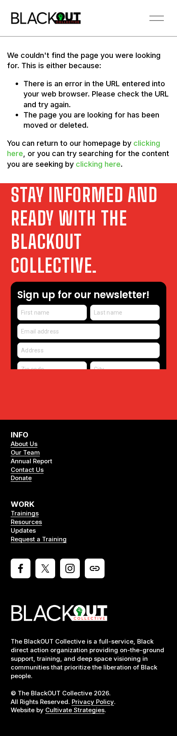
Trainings (25, 513)
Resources (26, 522)
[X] (45, 568)
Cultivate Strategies (75, 710)
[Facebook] (20, 568)
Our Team (25, 452)
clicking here (98, 163)
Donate (21, 478)
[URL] (95, 568)
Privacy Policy (93, 702)
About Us (24, 444)
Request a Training (39, 539)
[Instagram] (70, 568)
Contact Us (27, 470)
